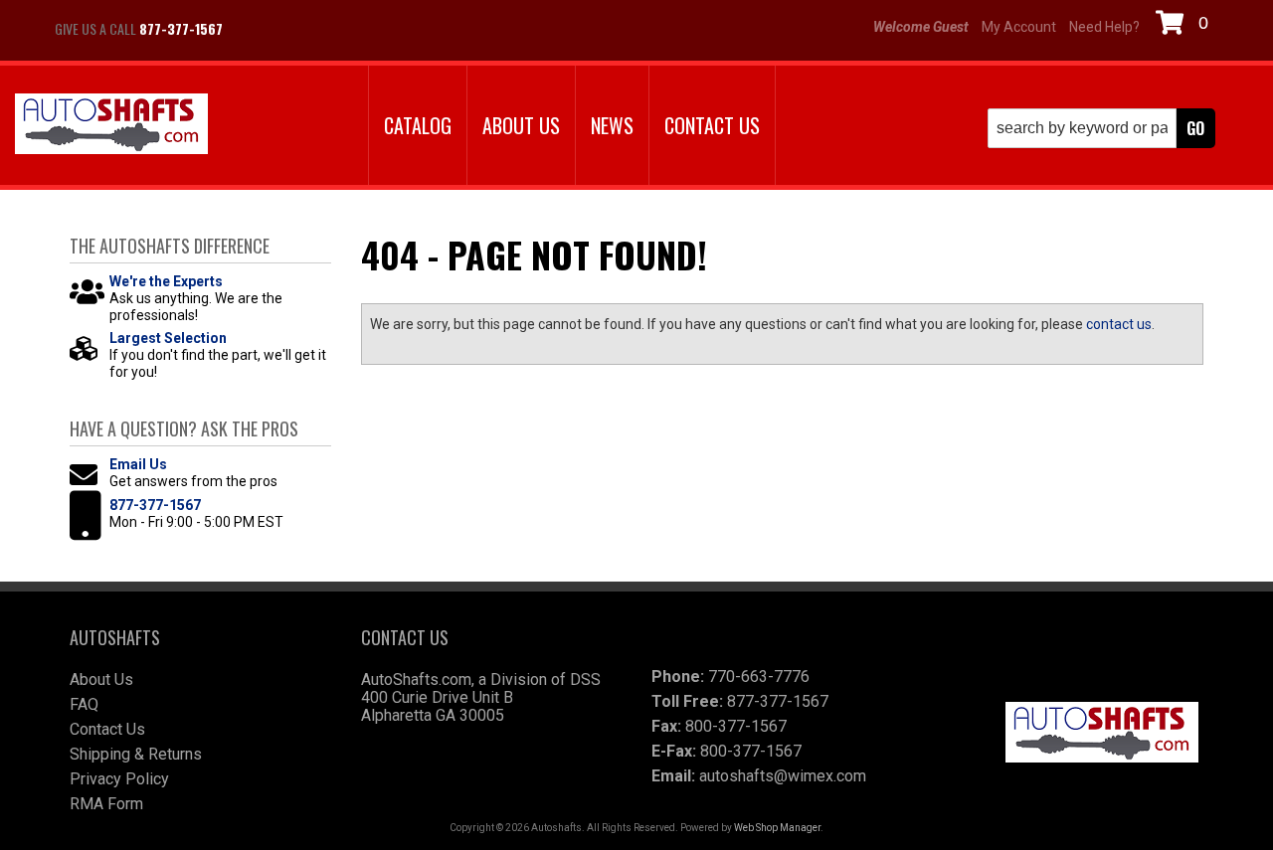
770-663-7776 (759, 676)
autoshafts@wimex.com (782, 775)
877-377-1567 (155, 505)
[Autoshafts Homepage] (111, 125)
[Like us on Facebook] (259, 29)
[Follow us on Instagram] (308, 29)
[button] (1101, 128)
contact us (1119, 324)
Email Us (138, 464)
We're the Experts (166, 281)
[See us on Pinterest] (358, 29)
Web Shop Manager (777, 827)
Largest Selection (168, 338)
